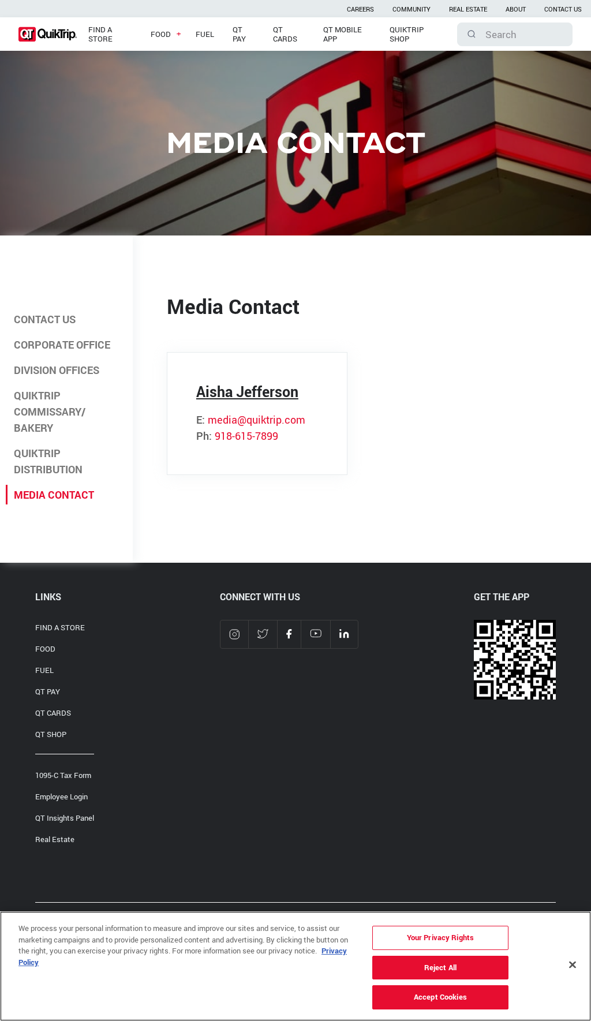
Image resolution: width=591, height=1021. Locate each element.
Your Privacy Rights (440, 937)
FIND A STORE (60, 627)
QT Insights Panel (64, 818)
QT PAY (47, 691)
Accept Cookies (440, 997)
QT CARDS (53, 713)
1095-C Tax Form (63, 775)
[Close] (572, 965)
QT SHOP (50, 734)
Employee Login (61, 796)
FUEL (44, 670)
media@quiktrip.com (256, 420)
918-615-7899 (246, 436)
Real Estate (54, 839)
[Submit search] (471, 34)
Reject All (440, 967)
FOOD (45, 649)
